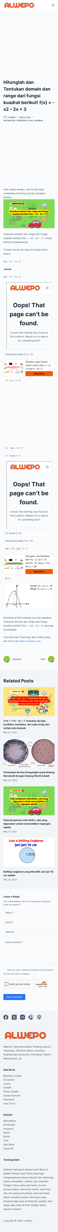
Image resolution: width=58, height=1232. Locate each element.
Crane (6, 1083)
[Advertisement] (29, 41)
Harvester (8, 1099)
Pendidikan (22, 120)
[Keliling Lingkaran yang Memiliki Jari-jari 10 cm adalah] (28, 852)
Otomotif (8, 1148)
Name (9, 912)
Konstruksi (9, 1124)
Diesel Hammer (12, 1095)
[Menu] (53, 5)
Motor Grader (11, 1091)
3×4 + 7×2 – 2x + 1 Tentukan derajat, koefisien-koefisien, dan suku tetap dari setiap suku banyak (26, 724)
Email (9, 922)
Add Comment (14, 942)
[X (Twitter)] (14, 1017)
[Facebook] (5, 1017)
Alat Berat (9, 1144)
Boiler (6, 1136)
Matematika (9, 120)
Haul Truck (9, 1103)
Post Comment (14, 997)
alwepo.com (31, 1169)
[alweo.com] (25, 1035)
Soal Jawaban (36, 120)
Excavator (9, 1079)
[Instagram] (22, 1017)
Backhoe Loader (12, 1075)
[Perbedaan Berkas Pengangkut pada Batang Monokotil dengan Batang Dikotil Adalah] (28, 753)
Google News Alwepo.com (26, 641)
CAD (6, 1140)
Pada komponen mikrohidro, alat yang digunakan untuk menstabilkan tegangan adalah (27, 824)
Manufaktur (9, 1120)
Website (10, 931)
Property (8, 1128)
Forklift (7, 1087)
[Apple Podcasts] (39, 1017)
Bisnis (6, 1132)
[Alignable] (30, 1017)
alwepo (28, 1220)
